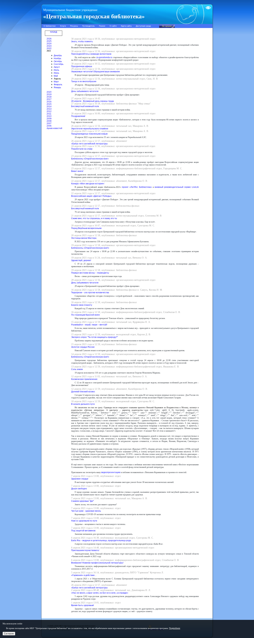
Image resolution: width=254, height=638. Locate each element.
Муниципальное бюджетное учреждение (70, 10)
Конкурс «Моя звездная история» (87, 183)
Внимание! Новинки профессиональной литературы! (97, 563)
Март (56, 81)
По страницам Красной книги (85, 315)
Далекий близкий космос (83, 391)
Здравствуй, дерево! (81, 260)
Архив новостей (54, 128)
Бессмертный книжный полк (85, 106)
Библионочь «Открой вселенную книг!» (90, 248)
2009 (49, 118)
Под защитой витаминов (83, 530)
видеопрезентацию (110, 472)
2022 (49, 48)
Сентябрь (58, 64)
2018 (49, 97)
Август (57, 67)
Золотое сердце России (83, 347)
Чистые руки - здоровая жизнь (86, 511)
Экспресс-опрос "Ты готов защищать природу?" (94, 337)
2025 (49, 41)
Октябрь (58, 61)
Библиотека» (145, 187)
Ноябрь (57, 58)
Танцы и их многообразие (83, 81)
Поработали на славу (81, 149)
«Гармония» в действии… (84, 575)
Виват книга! (77, 171)
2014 (49, 106)
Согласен (9, 633)
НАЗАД (53, 32)
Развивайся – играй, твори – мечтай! (89, 324)
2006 (49, 126)
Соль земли (77, 369)
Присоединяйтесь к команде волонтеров (91, 54)
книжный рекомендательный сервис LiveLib (177, 187)
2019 (49, 94)
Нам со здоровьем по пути (84, 521)
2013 (49, 109)
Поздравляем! (78, 116)
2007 (49, 123)
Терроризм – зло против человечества (90, 292)
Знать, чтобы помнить (82, 41)
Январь (57, 87)
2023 (49, 46)
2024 (49, 43)
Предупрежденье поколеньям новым (89, 134)
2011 (49, 114)
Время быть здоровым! (82, 605)
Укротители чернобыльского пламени (89, 128)
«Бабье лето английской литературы (89, 143)
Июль (56, 70)
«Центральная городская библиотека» (94, 16)
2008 (49, 121)
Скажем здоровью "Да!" (82, 501)
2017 (49, 99)
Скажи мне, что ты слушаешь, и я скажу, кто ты (94, 218)
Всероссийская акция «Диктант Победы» (91, 196)
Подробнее (174, 628)
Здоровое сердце (79, 479)
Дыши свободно (79, 488)
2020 (49, 92)
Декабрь (58, 55)
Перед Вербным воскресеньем (86, 228)
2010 (49, 116)
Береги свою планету (81, 305)
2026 (49, 39)
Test (207, 6)
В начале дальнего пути (83, 404)
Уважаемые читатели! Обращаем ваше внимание (95, 71)
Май (56, 76)
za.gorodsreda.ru (104, 57)
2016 (49, 101)
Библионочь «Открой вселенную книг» (90, 159)
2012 (49, 111)
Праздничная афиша (81, 66)
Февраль (58, 84)
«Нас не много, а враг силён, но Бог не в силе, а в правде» (99, 593)
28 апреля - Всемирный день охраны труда (92, 101)
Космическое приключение (84, 379)
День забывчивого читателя (84, 91)
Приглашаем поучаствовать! (85, 550)
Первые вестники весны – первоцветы (90, 273)
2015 (49, 104)
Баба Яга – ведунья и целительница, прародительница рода (101, 540)
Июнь (56, 73)
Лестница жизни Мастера (83, 238)
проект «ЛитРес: (130, 187)
